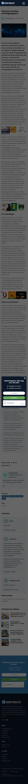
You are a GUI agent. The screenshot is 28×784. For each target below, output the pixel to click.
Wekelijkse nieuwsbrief (15, 388)
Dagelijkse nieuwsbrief (15, 386)
